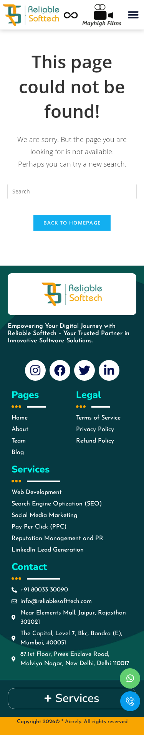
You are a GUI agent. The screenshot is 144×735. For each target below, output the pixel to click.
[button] (133, 14)
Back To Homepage (72, 222)
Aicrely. (73, 722)
